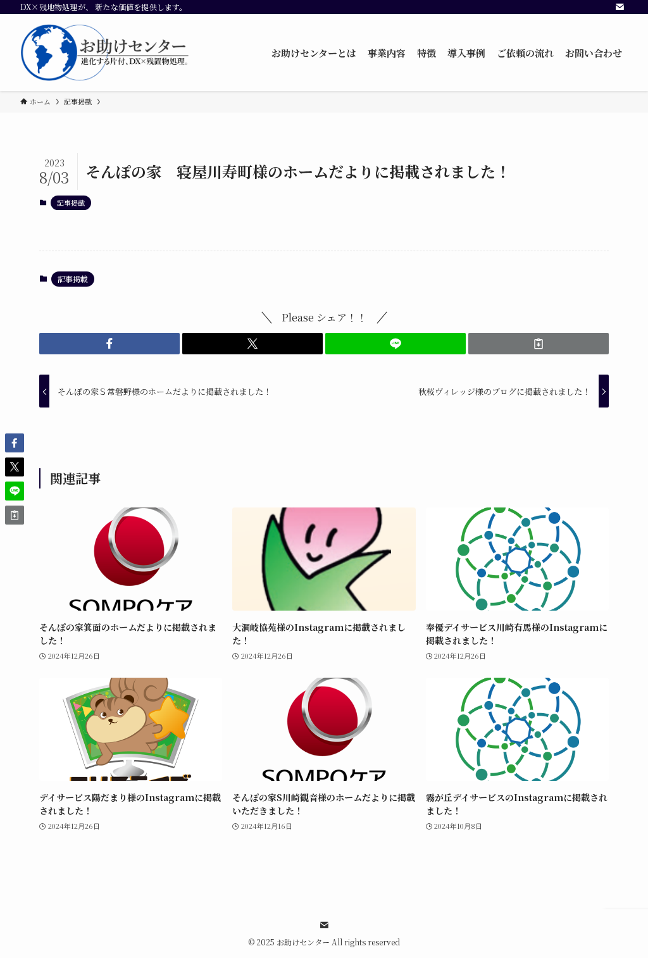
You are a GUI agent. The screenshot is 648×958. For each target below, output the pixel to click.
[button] (109, 343)
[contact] (619, 7)
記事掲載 (71, 202)
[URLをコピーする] (538, 343)
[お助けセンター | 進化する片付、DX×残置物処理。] (105, 52)
